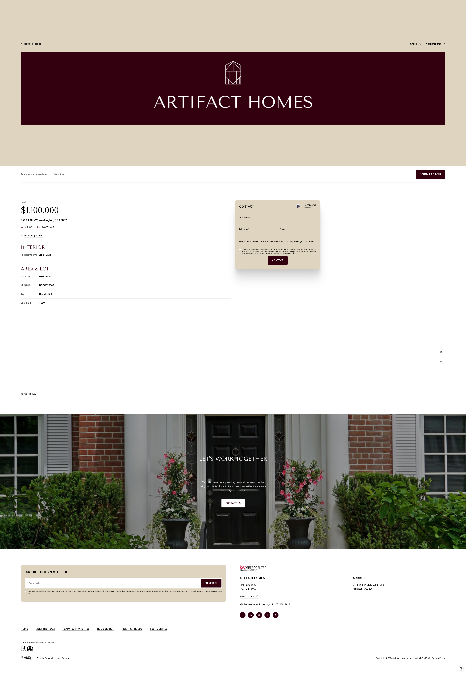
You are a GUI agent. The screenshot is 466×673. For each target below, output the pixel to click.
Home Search (105, 628)
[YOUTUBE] (259, 615)
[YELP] (267, 615)
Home (24, 628)
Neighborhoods (132, 628)
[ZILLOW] (276, 615)
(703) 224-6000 (248, 588)
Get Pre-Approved (33, 235)
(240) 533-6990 (248, 584)
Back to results (32, 43)
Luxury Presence (63, 658)
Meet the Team (45, 628)
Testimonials (158, 628)
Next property (433, 43)
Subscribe (211, 583)
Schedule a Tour (430, 174)
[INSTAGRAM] (242, 615)
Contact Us (233, 503)
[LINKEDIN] (251, 615)
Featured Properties (75, 628)
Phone (282, 229)
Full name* (244, 229)
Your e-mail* (244, 217)
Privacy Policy (290, 253)
